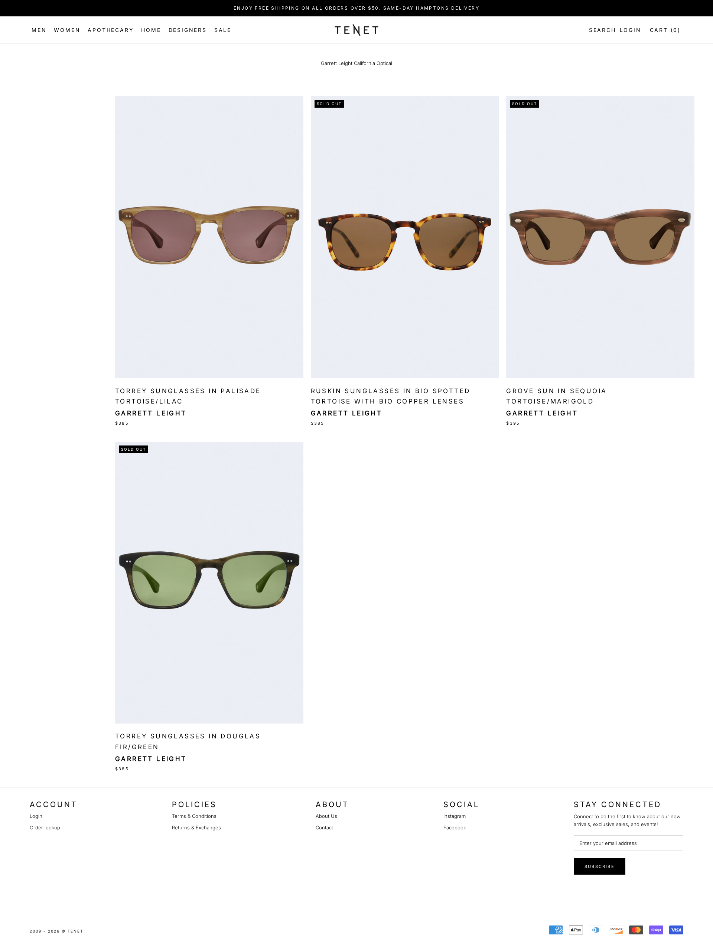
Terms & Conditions (194, 816)
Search (601, 30)
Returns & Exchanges (196, 827)
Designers (188, 30)
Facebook (454, 827)
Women (67, 30)
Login (630, 30)
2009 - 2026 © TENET (56, 931)
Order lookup (45, 827)
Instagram (454, 816)
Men (39, 30)
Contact (324, 827)
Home (151, 30)
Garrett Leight (151, 413)
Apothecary (111, 30)
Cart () (665, 30)
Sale (222, 30)
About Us (326, 816)
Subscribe (600, 866)
